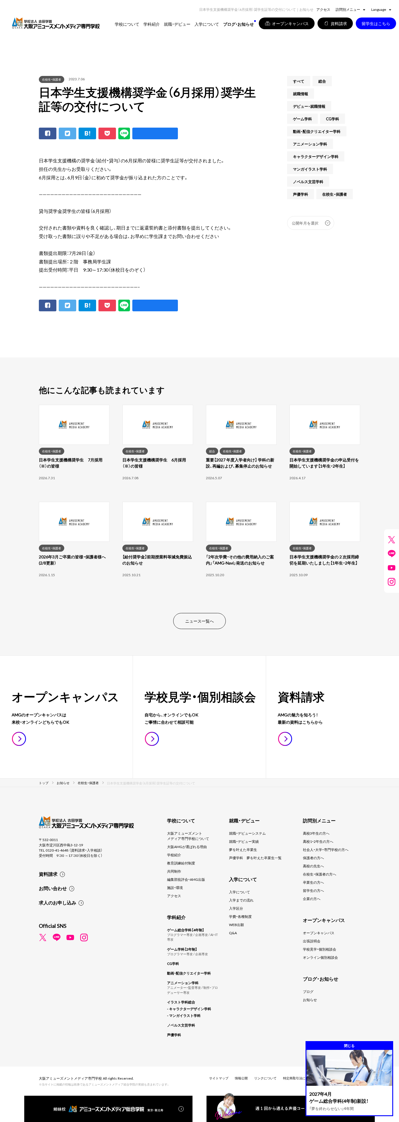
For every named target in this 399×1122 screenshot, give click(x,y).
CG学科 (332, 118)
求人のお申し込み (57, 902)
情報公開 (241, 1078)
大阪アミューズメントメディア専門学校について (188, 836)
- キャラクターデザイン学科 (189, 1008)
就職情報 (300, 93)
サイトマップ (218, 1078)
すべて (298, 81)
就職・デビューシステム (247, 833)
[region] (199, 501)
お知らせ (310, 999)
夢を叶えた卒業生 (243, 849)
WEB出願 (236, 924)
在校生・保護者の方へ (319, 874)
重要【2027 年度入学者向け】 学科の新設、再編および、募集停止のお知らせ (240, 463)
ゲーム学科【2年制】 (182, 949)
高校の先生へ (313, 866)
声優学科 (300, 194)
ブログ (308, 991)
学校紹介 (174, 854)
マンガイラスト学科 (310, 169)
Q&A (233, 932)
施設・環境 (175, 887)
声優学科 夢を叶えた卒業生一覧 (255, 857)
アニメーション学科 (310, 144)
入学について (239, 892)
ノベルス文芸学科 (308, 181)
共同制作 (174, 871)
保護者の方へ (313, 857)
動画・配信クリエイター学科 (317, 131)
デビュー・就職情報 (309, 106)
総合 (322, 81)
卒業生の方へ (313, 882)
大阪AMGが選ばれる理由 (187, 846)
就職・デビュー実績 (244, 841)
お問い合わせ (53, 888)
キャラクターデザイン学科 (316, 156)
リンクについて (265, 1078)
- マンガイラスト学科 (184, 1015)
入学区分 (236, 908)
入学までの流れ (241, 900)
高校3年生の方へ (316, 833)
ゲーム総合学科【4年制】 (185, 929)
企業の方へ (311, 898)
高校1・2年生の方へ (318, 841)
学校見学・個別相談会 (319, 949)
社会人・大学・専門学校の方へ (325, 849)
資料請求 (48, 873)
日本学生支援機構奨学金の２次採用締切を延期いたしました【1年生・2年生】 (324, 560)
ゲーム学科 (302, 118)
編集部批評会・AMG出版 (186, 879)
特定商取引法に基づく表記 (302, 1078)
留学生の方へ (313, 890)
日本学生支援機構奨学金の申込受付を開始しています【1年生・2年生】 (324, 463)
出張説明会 (311, 941)
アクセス (323, 9)
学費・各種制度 (240, 916)
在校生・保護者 (51, 79)
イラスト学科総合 (181, 1002)
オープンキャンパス (318, 932)
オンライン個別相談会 (320, 957)
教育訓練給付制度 (181, 863)
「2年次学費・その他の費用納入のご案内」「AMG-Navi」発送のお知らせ (240, 560)
